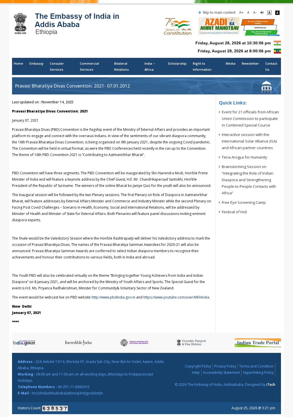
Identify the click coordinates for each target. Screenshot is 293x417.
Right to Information (202, 66)
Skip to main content (219, 12)
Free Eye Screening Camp (244, 202)
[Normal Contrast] (269, 12)
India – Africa (149, 66)
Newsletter (250, 63)
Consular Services (57, 66)
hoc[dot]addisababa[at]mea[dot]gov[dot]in (67, 393)
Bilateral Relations (121, 66)
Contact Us (271, 66)
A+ (241, 12)
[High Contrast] (277, 12)
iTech (270, 384)
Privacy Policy (225, 366)
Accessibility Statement (221, 372)
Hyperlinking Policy (258, 372)
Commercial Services (89, 66)
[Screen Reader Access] (262, 12)
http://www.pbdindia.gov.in (113, 297)
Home (18, 63)
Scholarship (177, 63)
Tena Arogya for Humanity (244, 157)
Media (230, 63)
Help (196, 372)
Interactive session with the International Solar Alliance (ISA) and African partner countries (249, 141)
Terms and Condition (256, 366)
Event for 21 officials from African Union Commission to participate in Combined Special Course (250, 118)
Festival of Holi (234, 211)
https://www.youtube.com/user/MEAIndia (176, 297)
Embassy (36, 63)
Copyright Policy (198, 366)
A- (255, 12)
